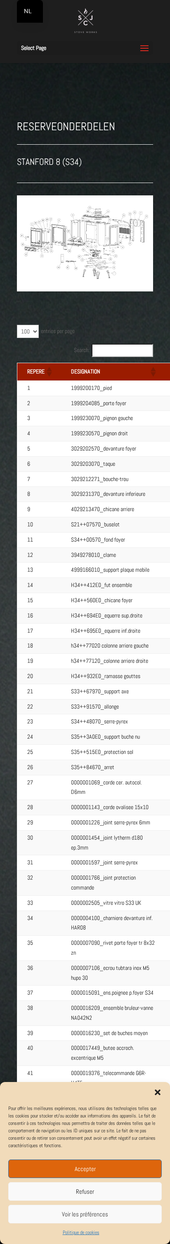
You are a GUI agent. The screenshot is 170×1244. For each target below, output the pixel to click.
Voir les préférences (85, 1214)
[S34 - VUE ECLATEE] (85, 289)
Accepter (85, 1169)
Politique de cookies (81, 1232)
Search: (82, 350)
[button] (157, 1092)
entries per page (58, 331)
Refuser (85, 1191)
